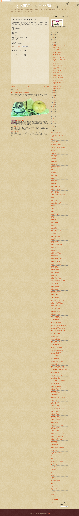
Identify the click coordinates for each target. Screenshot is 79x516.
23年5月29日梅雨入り (55, 441)
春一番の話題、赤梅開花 (55, 480)
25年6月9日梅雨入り (55, 444)
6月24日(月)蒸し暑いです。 (21, 120)
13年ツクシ (53, 169)
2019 (53, 111)
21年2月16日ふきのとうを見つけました (58, 419)
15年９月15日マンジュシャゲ (56, 230)
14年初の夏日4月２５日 (55, 206)
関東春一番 (53, 474)
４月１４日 (53, 455)
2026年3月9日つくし (55, 381)
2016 (53, 116)
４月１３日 (53, 453)
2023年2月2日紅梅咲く (55, 336)
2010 (53, 126)
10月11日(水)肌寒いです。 (58, 75)
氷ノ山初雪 (53, 494)
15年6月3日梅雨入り (55, 228)
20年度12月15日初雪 (55, 405)
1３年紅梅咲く (53, 172)
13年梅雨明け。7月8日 (55, 181)
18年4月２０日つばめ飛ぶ (56, 291)
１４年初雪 (53, 208)
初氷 (52, 483)
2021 (53, 108)
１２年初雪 (53, 150)
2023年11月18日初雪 (55, 331)
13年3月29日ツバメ (54, 164)
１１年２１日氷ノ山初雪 (55, 138)
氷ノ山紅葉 (53, 492)
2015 (53, 118)
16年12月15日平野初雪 (55, 245)
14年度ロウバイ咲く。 (55, 214)
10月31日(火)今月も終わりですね (59, 45)
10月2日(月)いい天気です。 (58, 88)
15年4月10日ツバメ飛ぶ (55, 225)
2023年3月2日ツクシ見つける (56, 342)
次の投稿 (13, 86)
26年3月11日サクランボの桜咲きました (58, 447)
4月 (54, 99)
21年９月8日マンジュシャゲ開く (57, 425)
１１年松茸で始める (54, 141)
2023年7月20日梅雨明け (55, 344)
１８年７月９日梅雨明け (55, 297)
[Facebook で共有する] (26, 46)
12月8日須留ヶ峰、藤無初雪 (56, 144)
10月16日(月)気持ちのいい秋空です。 (60, 68)
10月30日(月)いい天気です (58, 47)
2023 (53, 39)
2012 (53, 123)
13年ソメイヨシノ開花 (55, 167)
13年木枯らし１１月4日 (55, 186)
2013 (53, 121)
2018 (53, 113)
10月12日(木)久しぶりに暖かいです (59, 73)
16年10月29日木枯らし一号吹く (57, 244)
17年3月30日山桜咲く (55, 269)
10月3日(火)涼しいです (57, 86)
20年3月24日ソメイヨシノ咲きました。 (58, 397)
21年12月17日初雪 (54, 411)
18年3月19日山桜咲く (55, 286)
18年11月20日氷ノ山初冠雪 (56, 278)
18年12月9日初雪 (54, 281)
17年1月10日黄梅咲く (55, 267)
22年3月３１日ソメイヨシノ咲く (57, 436)
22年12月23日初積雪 (55, 427)
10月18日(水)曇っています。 (58, 65)
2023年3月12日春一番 (55, 338)
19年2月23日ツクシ (54, 306)
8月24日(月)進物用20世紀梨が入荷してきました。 (21, 92)
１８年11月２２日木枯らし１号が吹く (58, 280)
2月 (54, 102)
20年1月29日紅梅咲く (55, 391)
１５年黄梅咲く (54, 233)
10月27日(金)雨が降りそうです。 (59, 50)
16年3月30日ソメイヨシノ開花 (56, 250)
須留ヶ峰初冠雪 (54, 488)
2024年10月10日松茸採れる (56, 349)
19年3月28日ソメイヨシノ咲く (56, 313)
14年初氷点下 (53, 209)
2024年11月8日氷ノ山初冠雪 (56, 352)
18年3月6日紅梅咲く (55, 289)
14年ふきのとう (54, 200)
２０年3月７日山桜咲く (55, 399)
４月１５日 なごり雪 (55, 456)
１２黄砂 (52, 142)
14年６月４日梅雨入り (55, 191)
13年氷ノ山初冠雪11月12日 (56, 184)
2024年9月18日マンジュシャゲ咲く (57, 366)
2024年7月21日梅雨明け (55, 364)
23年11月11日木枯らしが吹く (56, 439)
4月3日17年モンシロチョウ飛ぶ (57, 461)
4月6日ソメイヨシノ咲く (55, 463)
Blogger (49, 513)
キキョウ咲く (53, 467)
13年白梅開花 (53, 183)
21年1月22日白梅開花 (55, 414)
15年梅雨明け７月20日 (55, 241)
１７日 (52, 263)
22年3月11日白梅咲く (55, 430)
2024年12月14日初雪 (55, 353)
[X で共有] (25, 46)
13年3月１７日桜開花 (55, 163)
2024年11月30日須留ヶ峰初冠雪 (57, 350)
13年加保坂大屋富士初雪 (55, 170)
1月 (54, 104)
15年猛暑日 (53, 242)
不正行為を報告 (54, 499)
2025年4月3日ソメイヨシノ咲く (57, 375)
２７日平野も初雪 (54, 449)
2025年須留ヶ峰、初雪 (55, 377)
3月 (54, 100)
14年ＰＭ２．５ (54, 195)
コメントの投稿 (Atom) (17, 89)
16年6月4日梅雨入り (55, 255)
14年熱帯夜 (53, 216)
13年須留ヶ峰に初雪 (55, 180)
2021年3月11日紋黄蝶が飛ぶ (56, 322)
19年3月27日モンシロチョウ (56, 311)
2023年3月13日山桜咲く (55, 339)
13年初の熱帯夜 (54, 175)
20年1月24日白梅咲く (55, 389)
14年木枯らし (53, 219)
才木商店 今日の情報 (32, 5)
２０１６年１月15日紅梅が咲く (57, 317)
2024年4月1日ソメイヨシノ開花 (57, 361)
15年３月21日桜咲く (55, 222)
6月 (54, 95)
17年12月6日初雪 (54, 266)
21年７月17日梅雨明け (55, 424)
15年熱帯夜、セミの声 (55, 239)
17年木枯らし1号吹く (55, 277)
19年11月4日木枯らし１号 (56, 305)
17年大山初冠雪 (54, 275)
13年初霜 (52, 178)
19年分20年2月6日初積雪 (55, 314)
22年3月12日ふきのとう (55, 431)
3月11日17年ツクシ (54, 450)
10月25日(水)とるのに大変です (58, 54)
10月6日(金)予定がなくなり (58, 80)
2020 (53, 109)
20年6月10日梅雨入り (55, 400)
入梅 (52, 489)
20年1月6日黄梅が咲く (55, 394)
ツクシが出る (53, 469)
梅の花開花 (53, 491)
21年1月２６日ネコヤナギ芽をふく (57, 416)
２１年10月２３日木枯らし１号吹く (57, 408)
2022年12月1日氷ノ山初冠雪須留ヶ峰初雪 (58, 328)
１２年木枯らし (54, 158)
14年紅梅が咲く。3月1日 (55, 203)
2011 (53, 125)
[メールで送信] (22, 46)
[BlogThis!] (24, 46)
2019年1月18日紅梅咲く (55, 319)
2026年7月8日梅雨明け (55, 383)
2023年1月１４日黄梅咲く (56, 333)
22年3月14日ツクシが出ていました (57, 433)
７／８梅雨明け (54, 466)
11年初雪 (52, 139)
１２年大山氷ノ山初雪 (55, 153)
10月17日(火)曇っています (58, 67)
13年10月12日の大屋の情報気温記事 (57, 159)
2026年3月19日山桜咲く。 (56, 378)
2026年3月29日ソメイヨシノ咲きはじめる (58, 380)
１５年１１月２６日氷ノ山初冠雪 (57, 220)
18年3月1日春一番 (54, 288)
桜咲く (52, 478)
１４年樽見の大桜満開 (55, 213)
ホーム (30, 86)
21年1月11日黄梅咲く (55, 413)
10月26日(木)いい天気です (58, 52)
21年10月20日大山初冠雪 (55, 406)
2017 (53, 114)
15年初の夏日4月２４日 (55, 236)
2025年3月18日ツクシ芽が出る (56, 374)
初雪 (52, 481)
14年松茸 (52, 211)
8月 (54, 92)
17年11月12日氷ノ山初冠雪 (56, 264)
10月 (54, 44)
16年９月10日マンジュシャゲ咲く (57, 258)
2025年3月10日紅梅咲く (55, 372)
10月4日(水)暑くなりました (58, 85)
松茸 (52, 486)
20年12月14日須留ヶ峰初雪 (56, 388)
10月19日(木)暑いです (57, 63)
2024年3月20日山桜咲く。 (56, 358)
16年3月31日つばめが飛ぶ (56, 252)
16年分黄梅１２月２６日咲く (56, 261)
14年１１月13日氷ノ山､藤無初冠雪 (57, 188)
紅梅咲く (52, 475)
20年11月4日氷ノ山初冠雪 (56, 386)
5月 (54, 97)
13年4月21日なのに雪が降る (56, 166)
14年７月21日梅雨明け (55, 192)
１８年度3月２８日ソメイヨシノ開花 (57, 300)
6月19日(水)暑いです (15, 126)
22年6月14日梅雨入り (55, 438)
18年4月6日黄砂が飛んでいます (57, 292)
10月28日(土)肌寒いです (57, 49)
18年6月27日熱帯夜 (54, 294)
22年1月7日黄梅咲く (55, 428)
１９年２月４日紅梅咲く (55, 308)
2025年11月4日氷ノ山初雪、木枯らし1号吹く (59, 369)
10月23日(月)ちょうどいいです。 (59, 57)
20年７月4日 (53, 403)
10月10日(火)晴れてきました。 (58, 77)
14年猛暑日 (53, 217)
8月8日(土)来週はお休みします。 (17, 131)
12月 (54, 40)
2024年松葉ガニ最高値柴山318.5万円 (58, 367)
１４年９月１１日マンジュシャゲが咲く (58, 194)
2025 (53, 36)
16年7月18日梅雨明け (55, 256)
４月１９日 (53, 458)
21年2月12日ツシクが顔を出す (56, 417)
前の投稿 (46, 86)
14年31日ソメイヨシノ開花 (56, 189)
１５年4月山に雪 (54, 227)
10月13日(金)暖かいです (57, 72)
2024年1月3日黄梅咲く (55, 355)
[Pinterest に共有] (27, 46)
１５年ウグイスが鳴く (55, 231)
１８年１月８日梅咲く (55, 283)
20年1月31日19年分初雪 (55, 392)
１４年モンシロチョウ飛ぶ (56, 202)
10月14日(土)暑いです (57, 70)
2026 (53, 34)
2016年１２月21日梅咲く (55, 316)
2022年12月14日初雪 (55, 327)
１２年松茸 (53, 152)
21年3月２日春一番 (54, 422)
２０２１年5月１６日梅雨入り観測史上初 (58, 325)
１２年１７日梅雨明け (55, 145)
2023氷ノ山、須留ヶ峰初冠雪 (56, 347)
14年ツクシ (53, 197)
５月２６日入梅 (54, 464)
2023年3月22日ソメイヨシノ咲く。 (57, 341)
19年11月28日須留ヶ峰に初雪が (57, 303)
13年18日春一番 (54, 161)
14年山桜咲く (53, 205)
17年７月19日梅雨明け (55, 272)
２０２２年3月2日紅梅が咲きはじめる (58, 330)
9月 (54, 90)
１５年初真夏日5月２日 (55, 238)
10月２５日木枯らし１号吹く (56, 132)
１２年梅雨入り (54, 155)
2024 (53, 37)
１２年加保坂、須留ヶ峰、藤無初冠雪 (58, 147)
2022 (53, 106)
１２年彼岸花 (53, 156)
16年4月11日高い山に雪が (56, 253)
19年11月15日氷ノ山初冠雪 (56, 302)
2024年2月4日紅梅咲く (55, 356)
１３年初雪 (53, 177)
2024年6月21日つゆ (54, 363)
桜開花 (52, 477)
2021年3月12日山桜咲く (55, 324)
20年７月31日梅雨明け (55, 402)
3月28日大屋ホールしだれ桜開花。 (57, 452)
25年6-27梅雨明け (54, 442)
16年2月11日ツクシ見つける (56, 247)
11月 (54, 42)
